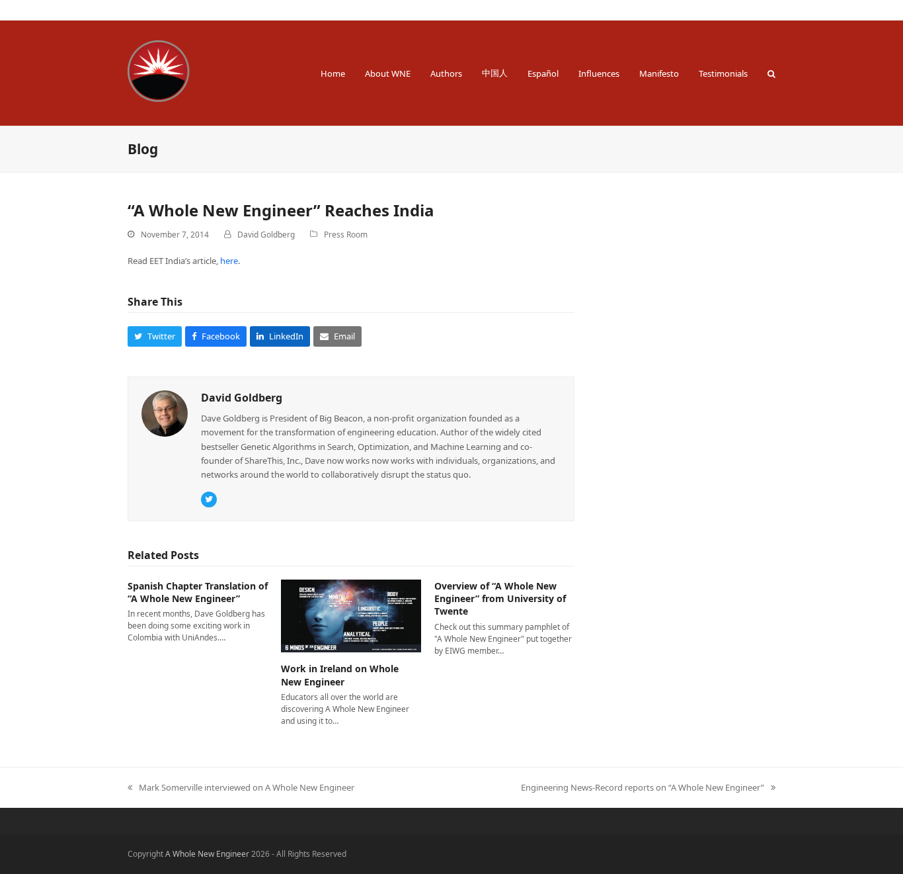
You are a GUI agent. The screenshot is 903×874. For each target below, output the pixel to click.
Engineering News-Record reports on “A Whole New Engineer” (642, 788)
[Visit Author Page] (164, 413)
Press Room (346, 234)
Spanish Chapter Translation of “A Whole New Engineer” (198, 592)
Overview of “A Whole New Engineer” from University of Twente (500, 599)
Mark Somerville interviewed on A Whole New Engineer (241, 788)
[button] (771, 73)
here (229, 261)
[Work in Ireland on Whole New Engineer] (351, 615)
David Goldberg (266, 234)
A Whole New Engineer (289, 71)
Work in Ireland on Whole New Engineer (340, 674)
